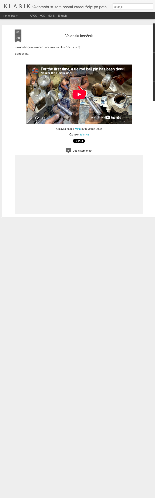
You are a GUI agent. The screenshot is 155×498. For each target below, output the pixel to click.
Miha (78, 129)
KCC (42, 15)
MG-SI (51, 15)
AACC (33, 15)
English (62, 15)
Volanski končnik (79, 35)
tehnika (84, 134)
